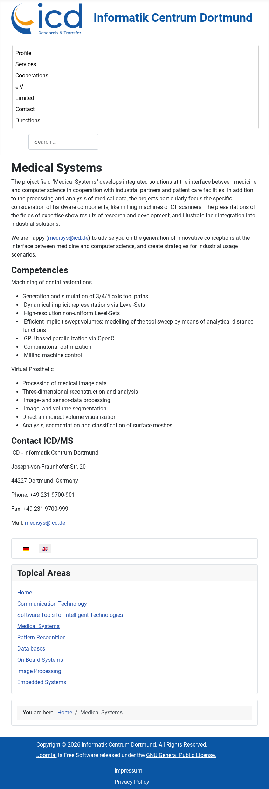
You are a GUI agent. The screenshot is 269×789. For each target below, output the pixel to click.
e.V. (19, 86)
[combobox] (63, 142)
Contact (25, 109)
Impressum (128, 770)
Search (19, 141)
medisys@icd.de (68, 237)
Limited (24, 98)
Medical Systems (38, 626)
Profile (23, 53)
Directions (27, 120)
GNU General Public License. (181, 755)
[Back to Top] (256, 776)
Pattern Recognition (41, 637)
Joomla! (46, 755)
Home (24, 592)
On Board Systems (40, 660)
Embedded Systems (41, 682)
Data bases (31, 648)
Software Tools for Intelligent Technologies (70, 615)
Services (25, 64)
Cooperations (31, 75)
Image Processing (39, 671)
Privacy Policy (132, 781)
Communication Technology (52, 603)
